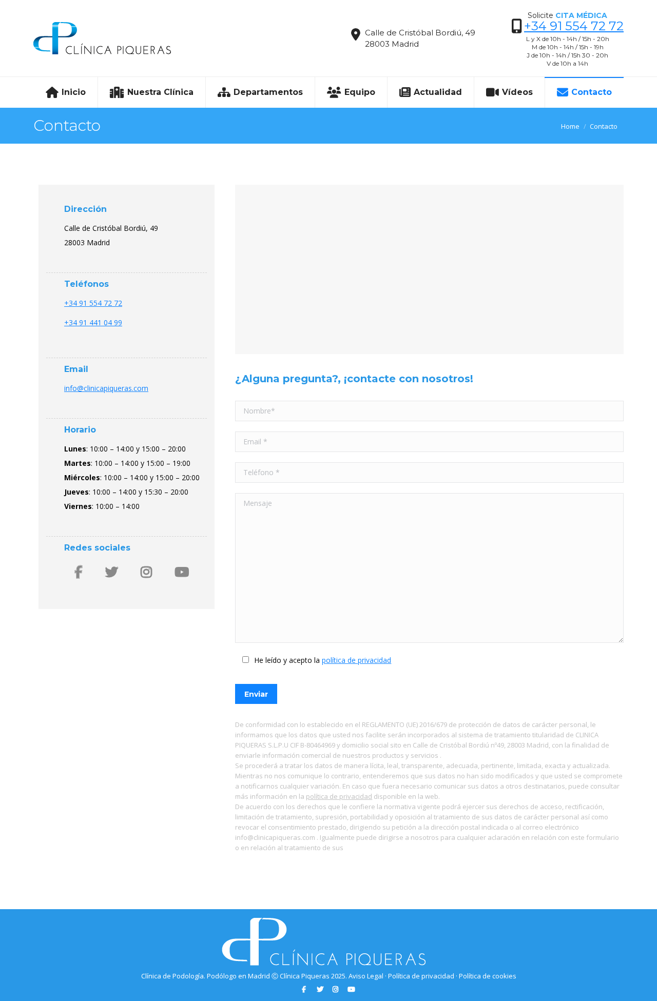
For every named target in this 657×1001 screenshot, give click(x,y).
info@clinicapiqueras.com (106, 388)
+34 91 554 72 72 (574, 25)
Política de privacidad (421, 975)
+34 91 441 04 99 (93, 322)
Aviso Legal (366, 975)
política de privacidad (356, 660)
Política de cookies (487, 975)
